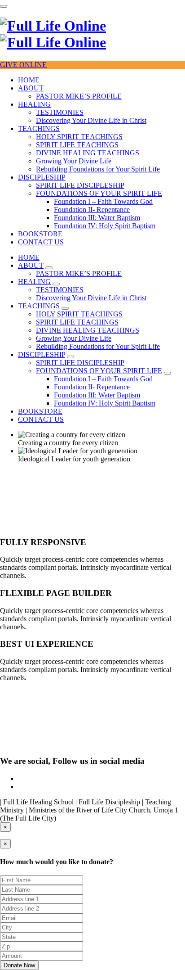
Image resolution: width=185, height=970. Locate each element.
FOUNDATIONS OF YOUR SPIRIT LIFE (99, 193)
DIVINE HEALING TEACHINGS (87, 153)
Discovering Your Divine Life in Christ (91, 120)
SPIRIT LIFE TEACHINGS (77, 145)
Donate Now (19, 965)
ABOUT (31, 88)
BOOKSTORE (40, 234)
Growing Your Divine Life (73, 161)
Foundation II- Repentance (92, 209)
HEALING (34, 104)
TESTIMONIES (60, 112)
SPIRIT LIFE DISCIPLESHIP (80, 185)
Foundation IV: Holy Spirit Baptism (104, 226)
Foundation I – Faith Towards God (103, 201)
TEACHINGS (39, 128)
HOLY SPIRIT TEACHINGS (79, 136)
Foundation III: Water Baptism (97, 217)
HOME (29, 80)
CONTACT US (41, 242)
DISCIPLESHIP (42, 177)
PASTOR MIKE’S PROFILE (79, 96)
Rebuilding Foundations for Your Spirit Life (98, 169)
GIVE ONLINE (23, 64)
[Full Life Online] (53, 34)
